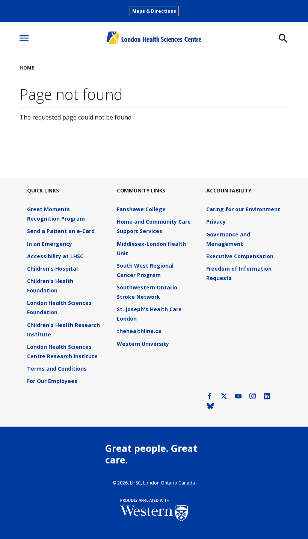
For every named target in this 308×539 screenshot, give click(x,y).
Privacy (216, 221)
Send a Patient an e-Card (61, 231)
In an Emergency (49, 243)
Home (27, 68)
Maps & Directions (154, 11)
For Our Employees (52, 381)
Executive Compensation (239, 256)
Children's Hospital (52, 268)
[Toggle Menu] (24, 35)
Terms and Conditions (57, 368)
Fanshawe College (141, 209)
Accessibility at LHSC (55, 256)
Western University (143, 343)
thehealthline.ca (139, 331)
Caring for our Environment (243, 209)
